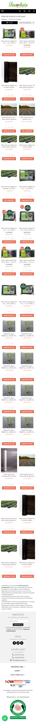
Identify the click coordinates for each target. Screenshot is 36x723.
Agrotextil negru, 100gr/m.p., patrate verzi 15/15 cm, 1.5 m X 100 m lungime (27, 399)
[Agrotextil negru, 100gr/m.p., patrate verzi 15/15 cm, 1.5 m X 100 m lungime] (27, 390)
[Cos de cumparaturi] (29, 11)
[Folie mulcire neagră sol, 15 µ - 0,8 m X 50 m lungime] (9, 289)
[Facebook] (14, 643)
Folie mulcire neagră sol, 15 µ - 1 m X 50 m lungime (27, 187)
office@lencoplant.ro (19, 660)
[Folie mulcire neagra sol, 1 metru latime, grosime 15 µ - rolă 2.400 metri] (9, 549)
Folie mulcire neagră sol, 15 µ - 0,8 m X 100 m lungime (27, 229)
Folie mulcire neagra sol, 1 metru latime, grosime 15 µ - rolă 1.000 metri (9, 146)
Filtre (10, 23)
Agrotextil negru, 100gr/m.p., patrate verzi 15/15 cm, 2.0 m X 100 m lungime (9, 399)
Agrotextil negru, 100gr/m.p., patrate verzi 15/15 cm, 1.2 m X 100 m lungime (9, 431)
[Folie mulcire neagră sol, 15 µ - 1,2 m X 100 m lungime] (27, 289)
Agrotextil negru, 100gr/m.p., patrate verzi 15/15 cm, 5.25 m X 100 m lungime (27, 335)
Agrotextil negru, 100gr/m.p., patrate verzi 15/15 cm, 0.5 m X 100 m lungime (9, 335)
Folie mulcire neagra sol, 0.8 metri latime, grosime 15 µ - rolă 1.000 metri (9, 86)
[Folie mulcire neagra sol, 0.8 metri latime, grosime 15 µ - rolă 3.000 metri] (27, 504)
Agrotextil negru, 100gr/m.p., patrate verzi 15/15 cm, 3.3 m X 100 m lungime (27, 367)
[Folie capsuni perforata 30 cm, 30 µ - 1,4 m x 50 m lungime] (9, 252)
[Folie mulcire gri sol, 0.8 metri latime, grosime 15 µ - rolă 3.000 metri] (9, 504)
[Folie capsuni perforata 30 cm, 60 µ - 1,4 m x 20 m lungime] (27, 252)
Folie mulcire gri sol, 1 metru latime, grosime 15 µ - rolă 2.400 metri (27, 475)
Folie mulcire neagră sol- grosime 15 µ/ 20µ (9, 187)
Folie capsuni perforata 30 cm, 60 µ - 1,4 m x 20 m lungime (27, 261)
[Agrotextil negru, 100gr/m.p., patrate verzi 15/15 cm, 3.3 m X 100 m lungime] (27, 358)
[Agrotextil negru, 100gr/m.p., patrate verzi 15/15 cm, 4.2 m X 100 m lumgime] (9, 358)
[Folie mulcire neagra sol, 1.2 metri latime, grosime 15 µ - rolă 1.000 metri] (27, 139)
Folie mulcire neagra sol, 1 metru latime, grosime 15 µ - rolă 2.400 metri (9, 563)
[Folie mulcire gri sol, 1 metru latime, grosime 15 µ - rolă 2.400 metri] (27, 460)
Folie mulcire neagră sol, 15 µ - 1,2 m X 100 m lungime (27, 303)
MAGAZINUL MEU (17, 667)
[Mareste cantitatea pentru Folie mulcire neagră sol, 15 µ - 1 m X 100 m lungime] (12, 238)
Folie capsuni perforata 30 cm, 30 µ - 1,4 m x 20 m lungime (27, 42)
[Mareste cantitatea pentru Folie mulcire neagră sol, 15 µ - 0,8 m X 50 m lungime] (12, 311)
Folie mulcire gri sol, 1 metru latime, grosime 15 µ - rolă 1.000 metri (9, 118)
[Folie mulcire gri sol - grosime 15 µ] (27, 109)
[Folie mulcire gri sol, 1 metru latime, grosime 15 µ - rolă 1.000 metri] (9, 109)
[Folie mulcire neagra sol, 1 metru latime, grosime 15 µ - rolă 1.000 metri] (9, 139)
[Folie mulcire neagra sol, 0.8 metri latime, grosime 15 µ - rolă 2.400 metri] (27, 549)
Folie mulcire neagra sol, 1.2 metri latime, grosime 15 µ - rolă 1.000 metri (27, 146)
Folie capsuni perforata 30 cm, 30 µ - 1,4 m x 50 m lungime (9, 261)
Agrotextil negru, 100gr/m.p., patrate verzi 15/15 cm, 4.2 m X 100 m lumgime (9, 367)
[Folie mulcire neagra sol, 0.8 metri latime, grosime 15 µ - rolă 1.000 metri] (9, 71)
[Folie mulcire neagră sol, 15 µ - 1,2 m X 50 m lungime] (9, 33)
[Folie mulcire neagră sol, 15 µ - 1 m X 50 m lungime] (27, 174)
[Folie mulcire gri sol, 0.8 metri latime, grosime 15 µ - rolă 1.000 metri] (27, 71)
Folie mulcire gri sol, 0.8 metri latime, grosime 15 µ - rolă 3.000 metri (9, 519)
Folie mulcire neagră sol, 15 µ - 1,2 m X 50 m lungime (9, 42)
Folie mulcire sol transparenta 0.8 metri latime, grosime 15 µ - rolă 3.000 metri (9, 475)
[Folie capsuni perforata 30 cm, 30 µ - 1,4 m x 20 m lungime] (27, 33)
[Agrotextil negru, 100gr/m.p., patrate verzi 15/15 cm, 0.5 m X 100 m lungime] (9, 326)
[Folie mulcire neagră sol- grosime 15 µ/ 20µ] (9, 174)
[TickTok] (18, 643)
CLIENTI (17, 671)
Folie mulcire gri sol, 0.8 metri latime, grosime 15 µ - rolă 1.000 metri (27, 86)
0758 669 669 (19, 657)
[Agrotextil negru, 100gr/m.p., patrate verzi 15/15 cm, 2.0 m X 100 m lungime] (9, 390)
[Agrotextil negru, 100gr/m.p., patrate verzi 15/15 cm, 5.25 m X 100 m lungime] (27, 326)
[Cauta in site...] (34, 11)
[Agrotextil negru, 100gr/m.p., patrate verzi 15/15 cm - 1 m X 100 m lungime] (27, 422)
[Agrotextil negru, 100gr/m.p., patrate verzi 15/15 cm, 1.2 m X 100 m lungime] (9, 422)
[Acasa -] (18, 4)
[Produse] (2, 11)
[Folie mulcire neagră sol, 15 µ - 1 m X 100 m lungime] (9, 215)
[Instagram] (21, 643)
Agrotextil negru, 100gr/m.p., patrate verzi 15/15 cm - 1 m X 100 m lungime (27, 431)
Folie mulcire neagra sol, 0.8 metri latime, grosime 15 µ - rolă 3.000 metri (27, 519)
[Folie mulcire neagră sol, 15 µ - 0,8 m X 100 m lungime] (27, 215)
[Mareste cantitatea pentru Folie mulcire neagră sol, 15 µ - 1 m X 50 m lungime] (30, 196)
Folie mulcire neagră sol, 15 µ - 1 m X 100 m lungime (9, 229)
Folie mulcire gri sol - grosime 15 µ (27, 118)
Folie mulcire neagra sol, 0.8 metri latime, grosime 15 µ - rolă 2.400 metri (27, 563)
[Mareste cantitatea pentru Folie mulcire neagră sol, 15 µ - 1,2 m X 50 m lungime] (12, 51)
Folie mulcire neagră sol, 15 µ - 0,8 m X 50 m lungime (9, 303)
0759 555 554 (19, 655)
